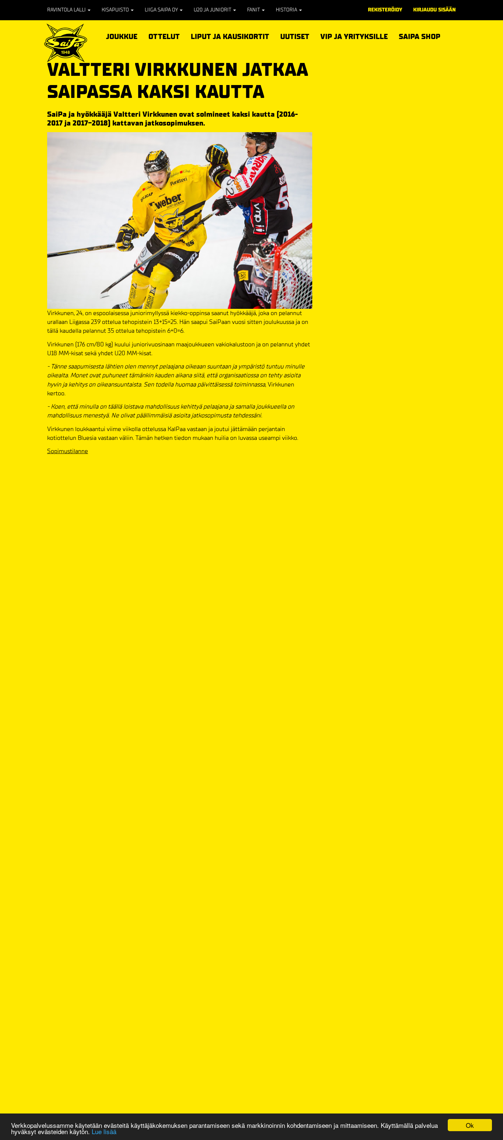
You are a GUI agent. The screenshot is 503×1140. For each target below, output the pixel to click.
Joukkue (121, 35)
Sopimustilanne (67, 451)
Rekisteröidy (385, 10)
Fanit (254, 10)
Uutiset (294, 36)
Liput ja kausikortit (230, 35)
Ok (470, 1125)
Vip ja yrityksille (354, 35)
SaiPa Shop (419, 36)
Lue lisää (104, 1131)
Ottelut (164, 35)
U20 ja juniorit (213, 10)
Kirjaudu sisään (434, 10)
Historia (287, 10)
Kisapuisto (116, 10)
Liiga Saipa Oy (162, 10)
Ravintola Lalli (67, 10)
